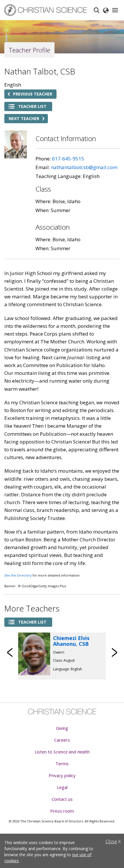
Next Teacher (24, 118)
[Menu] (115, 10)
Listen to (62, 752)
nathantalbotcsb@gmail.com (84, 167)
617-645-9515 (68, 158)
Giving (62, 728)
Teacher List (32, 106)
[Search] (96, 10)
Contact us (62, 799)
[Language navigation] (105, 10)
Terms (62, 763)
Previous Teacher (32, 94)
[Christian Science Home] (46, 10)
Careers (62, 740)
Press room (62, 811)
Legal (62, 787)
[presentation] (10, 652)
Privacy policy (62, 775)
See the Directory (18, 575)
